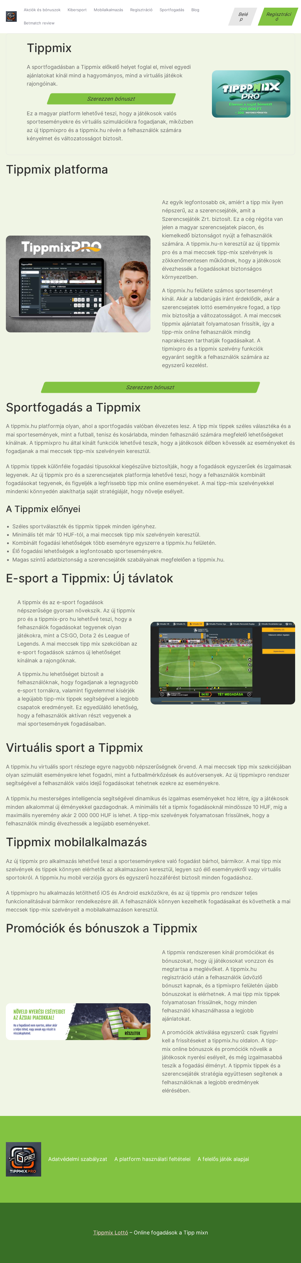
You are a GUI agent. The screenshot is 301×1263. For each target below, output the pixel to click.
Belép (243, 16)
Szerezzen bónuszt (111, 99)
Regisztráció (278, 16)
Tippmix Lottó (110, 1232)
